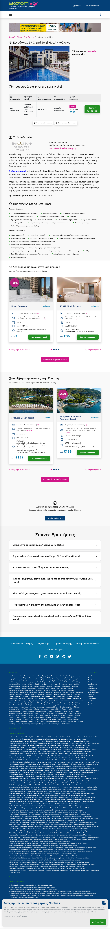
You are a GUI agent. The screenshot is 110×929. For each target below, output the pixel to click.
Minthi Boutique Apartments (49, 787)
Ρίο (36, 715)
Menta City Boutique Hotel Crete (19, 852)
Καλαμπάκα (62, 690)
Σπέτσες (11, 719)
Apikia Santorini (70, 833)
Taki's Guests (80, 866)
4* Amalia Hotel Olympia (16, 766)
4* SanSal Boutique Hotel (70, 814)
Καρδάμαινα (24, 692)
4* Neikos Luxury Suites (43, 777)
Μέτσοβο (71, 703)
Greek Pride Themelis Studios (44, 804)
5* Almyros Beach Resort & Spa (87, 822)
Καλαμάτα (47, 690)
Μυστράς (67, 705)
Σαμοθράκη (55, 715)
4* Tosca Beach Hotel (76, 743)
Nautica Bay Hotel (64, 741)
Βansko (72, 682)
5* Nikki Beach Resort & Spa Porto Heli (31, 768)
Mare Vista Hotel (73, 756)
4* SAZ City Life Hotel (92, 762)
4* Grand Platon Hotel (83, 745)
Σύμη (31, 719)
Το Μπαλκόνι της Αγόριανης (17, 785)
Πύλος (18, 715)
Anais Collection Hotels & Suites (18, 810)
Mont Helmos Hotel (58, 777)
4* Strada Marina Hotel (26, 833)
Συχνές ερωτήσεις (55, 649)
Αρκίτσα (25, 682)
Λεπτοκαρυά (77, 698)
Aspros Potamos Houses (38, 854)
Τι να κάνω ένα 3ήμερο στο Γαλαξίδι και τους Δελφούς (74, 891)
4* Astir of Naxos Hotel (25, 839)
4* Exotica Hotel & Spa (92, 743)
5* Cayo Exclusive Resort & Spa (18, 814)
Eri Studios (73, 822)
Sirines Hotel (49, 770)
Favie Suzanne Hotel (92, 764)
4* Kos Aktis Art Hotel (42, 824)
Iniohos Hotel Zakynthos (62, 841)
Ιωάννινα (63, 688)
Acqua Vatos (45, 799)
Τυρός (37, 721)
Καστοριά (11, 694)
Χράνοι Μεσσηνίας (54, 724)
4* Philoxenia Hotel (68, 760)
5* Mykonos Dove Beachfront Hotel (80, 835)
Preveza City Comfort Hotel (53, 808)
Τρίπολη (30, 721)
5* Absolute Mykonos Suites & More (82, 783)
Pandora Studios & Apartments (63, 862)
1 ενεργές (91, 51)
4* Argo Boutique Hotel (31, 818)
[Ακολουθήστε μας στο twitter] (57, 656)
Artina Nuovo (26, 820)
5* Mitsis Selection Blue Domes (71, 816)
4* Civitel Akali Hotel (48, 829)
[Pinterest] (63, 656)
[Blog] (69, 656)
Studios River (63, 795)
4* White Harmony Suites (29, 837)
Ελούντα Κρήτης (27, 686)
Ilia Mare (86, 806)
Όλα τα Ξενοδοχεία (25, 37)
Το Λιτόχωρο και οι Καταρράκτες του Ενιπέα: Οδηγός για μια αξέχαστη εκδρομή (32, 891)
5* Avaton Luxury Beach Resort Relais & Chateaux (24, 864)
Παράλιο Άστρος (41, 711)
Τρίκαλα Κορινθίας (21, 721)
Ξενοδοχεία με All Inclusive (93, 693)
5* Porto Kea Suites (35, 814)
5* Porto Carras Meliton (16, 754)
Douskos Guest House (41, 833)
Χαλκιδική (12, 724)
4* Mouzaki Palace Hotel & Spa (81, 752)
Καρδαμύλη (33, 692)
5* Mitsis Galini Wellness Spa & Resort (45, 739)
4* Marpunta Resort (78, 762)
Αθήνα (25, 678)
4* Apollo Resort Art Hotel (71, 785)
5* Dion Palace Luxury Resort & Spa (36, 747)
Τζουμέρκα (52, 719)
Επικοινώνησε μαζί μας (22, 643)
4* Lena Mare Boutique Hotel (32, 829)
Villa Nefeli (74, 818)
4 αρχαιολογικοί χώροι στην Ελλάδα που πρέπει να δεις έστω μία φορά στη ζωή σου (34, 896)
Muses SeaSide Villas (48, 764)
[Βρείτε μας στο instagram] (45, 656)
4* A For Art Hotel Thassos (35, 785)
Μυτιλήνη (75, 705)
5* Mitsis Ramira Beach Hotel (89, 818)
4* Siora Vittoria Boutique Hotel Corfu (55, 779)
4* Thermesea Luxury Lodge (60, 818)
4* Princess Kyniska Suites (32, 795)
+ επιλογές (42, 319)
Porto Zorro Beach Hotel (48, 756)
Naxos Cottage (69, 847)
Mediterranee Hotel (51, 797)
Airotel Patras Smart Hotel (17, 781)
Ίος (58, 688)
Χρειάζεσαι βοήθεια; (55, 518)
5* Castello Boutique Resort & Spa (19, 822)
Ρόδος (41, 715)
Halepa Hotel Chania (46, 841)
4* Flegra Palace (45, 818)
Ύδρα (42, 721)
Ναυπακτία (24, 707)
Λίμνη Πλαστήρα (34, 701)
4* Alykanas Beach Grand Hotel (47, 754)
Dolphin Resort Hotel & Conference (20, 858)
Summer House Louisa (75, 810)
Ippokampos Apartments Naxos (18, 841)
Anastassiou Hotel (89, 797)
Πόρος (70, 713)
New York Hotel (85, 814)
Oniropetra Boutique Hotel (87, 768)
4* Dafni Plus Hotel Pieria (68, 852)
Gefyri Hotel (82, 812)
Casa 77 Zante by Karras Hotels (67, 812)
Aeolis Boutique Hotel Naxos (17, 770)
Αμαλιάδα (12, 680)
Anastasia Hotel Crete (82, 858)
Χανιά (18, 724)
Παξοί (70, 709)
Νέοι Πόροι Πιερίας (65, 707)
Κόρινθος (18, 696)
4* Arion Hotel (53, 747)
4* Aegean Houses (74, 839)
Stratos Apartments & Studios (52, 814)
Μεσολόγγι (47, 703)
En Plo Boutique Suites (57, 833)
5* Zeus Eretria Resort (61, 743)
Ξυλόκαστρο (76, 707)
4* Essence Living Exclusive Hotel (69, 801)
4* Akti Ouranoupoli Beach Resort (32, 797)
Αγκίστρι (78, 676)
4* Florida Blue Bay (66, 747)
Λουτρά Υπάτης (64, 701)
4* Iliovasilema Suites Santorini (18, 779)
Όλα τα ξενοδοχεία (14, 877)
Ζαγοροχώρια (66, 686)
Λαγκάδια (42, 698)
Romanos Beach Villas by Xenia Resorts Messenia (23, 866)
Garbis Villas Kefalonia (72, 777)
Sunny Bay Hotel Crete (15, 795)
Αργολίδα (75, 680)
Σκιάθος (48, 717)
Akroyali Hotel (49, 768)
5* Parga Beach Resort (58, 799)
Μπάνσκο (39, 705)
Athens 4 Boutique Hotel (88, 808)
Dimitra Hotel (70, 858)
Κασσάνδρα (79, 692)
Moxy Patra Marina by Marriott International (39, 766)
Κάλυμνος (71, 690)
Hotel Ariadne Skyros (40, 847)
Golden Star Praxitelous (76, 764)
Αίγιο (36, 678)
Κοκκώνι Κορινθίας (66, 694)
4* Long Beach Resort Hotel (80, 741)
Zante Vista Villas (37, 858)
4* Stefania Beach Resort (52, 760)
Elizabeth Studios (29, 762)
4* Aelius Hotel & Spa (75, 779)
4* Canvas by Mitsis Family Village (61, 824)
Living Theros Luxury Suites (90, 826)
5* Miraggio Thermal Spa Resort (31, 772)
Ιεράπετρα (41, 688)
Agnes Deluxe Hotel (36, 808)
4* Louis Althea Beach (73, 856)
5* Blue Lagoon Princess (81, 747)
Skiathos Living (92, 789)
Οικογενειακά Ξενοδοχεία (92, 699)
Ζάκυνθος (75, 686)
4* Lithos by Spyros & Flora (47, 837)
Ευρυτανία (57, 686)
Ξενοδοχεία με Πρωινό (92, 685)
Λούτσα (80, 701)
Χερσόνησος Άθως (37, 724)
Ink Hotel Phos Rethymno (44, 860)
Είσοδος (78, 5)
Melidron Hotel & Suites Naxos (57, 806)
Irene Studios (63, 754)
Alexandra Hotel (64, 797)
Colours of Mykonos (26, 835)
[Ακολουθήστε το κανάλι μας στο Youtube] (51, 656)
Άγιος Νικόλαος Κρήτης (67, 676)
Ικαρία (53, 688)
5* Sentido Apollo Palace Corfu (56, 820)
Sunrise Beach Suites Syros (33, 845)
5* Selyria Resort (14, 752)
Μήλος (77, 703)
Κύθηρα (69, 696)
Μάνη (10, 703)
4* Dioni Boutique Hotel (61, 770)
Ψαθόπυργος (66, 724)
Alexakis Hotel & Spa (61, 810)
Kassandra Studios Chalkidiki (17, 870)
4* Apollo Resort (81, 843)
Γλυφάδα (37, 684)
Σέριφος (77, 715)
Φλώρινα (63, 721)
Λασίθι (69, 698)
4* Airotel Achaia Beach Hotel (37, 745)
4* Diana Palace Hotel (88, 772)
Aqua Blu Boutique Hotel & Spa (78, 829)
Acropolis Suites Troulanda (48, 812)
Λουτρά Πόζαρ (53, 701)
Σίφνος (30, 717)
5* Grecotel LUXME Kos (91, 737)
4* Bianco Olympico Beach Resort (19, 743)
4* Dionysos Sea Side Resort (68, 845)
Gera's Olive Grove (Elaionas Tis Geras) (74, 789)
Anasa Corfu (64, 822)
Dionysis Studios (69, 781)
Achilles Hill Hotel (60, 774)
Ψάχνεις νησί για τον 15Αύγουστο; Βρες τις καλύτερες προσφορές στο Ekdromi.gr (71, 893)
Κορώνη (25, 696)
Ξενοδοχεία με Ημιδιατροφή (92, 689)
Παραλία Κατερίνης (14, 711)
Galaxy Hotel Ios (28, 804)
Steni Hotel (88, 799)
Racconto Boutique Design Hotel (37, 791)
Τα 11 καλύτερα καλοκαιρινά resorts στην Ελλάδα (23, 898)
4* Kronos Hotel (43, 749)
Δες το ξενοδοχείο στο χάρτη (62, 148)
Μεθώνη (39, 703)
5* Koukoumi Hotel (15, 820)
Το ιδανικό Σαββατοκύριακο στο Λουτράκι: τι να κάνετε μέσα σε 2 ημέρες (30, 885)
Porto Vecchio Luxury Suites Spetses (52, 864)
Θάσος (24, 688)
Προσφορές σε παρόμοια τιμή (55, 479)
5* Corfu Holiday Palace (49, 752)
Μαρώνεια (31, 703)
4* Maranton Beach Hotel (16, 747)
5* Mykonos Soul (62, 835)
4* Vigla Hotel (34, 841)
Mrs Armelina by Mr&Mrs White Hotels (20, 847)
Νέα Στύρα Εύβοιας (51, 707)
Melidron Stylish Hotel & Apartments (57, 870)
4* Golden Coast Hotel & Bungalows (42, 743)
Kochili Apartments (54, 783)
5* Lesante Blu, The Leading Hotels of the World (23, 843)
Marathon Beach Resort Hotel (52, 789)
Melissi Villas (13, 839)
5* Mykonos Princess (38, 820)
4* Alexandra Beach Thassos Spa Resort (72, 787)
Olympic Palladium (93, 837)
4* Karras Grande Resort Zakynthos (66, 768)
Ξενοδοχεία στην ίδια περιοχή (55, 359)
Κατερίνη (19, 694)
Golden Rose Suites (40, 783)
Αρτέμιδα (32, 682)
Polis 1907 (34, 852)
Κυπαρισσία (22, 698)
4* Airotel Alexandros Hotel (78, 795)
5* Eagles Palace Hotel (60, 839)
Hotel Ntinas (65, 783)
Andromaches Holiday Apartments (44, 835)
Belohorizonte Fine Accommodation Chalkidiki (23, 862)
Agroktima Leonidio (36, 779)
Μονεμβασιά (12, 705)
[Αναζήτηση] (99, 14)
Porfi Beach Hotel (48, 849)
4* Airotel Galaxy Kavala (35, 770)
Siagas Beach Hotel (31, 754)
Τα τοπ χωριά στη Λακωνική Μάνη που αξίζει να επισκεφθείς (27, 893)
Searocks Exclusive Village (53, 785)
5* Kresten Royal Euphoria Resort (84, 824)
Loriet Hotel (48, 793)
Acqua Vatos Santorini (15, 783)
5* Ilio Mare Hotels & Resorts (17, 745)
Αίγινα (31, 678)
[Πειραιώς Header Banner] (55, 27)
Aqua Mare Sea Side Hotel (35, 793)
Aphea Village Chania (46, 862)
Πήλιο (36, 713)
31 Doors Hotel (48, 810)
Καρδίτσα (41, 692)
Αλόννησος (74, 678)
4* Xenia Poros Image (30, 749)
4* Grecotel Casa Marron (74, 737)
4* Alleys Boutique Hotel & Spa (79, 870)
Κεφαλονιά (49, 694)
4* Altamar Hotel (81, 760)
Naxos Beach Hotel (14, 824)
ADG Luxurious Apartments (44, 774)
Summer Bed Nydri (53, 854)
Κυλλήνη (76, 696)
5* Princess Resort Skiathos (17, 791)
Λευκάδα (18, 701)
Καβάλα (70, 688)
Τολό (64, 719)
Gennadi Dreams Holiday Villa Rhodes (53, 868)
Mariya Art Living (62, 829)
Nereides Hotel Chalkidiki (67, 866)
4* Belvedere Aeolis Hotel (17, 793)
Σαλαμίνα (47, 715)
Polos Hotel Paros (43, 816)
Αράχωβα (67, 680)
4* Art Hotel (82, 837)
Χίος (45, 724)
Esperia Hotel (95, 870)
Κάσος (72, 692)
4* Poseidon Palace (80, 739)
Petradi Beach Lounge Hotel (43, 839)
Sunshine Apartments (82, 781)
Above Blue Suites (14, 772)
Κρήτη (54, 696)
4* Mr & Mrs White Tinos (88, 756)
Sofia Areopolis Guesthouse (48, 866)
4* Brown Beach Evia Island (17, 756)
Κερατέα (33, 694)
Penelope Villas (13, 835)
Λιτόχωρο (44, 701)
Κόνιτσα (11, 696)
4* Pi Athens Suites (61, 804)
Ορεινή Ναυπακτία (26, 709)
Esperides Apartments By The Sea (35, 806)
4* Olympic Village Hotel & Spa (30, 752)
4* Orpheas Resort (35, 849)
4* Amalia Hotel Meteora (16, 774)
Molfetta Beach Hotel (84, 833)
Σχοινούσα (44, 719)
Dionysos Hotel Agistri (82, 831)
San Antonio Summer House (17, 801)
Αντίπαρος (59, 680)
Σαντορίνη (70, 715)
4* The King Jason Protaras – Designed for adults (79, 864)
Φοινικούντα (72, 721)
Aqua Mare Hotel (68, 831)
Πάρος (65, 711)
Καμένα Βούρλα (13, 692)
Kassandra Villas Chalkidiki (36, 870)
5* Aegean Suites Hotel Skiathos (49, 852)
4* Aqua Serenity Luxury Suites (54, 858)
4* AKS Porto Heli (68, 745)
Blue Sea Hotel (13, 768)
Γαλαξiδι (30, 684)
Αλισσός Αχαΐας (64, 678)
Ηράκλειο (17, 688)
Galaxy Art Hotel (54, 791)
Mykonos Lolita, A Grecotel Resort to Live (21, 856)
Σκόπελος (55, 717)
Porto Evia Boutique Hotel (17, 764)
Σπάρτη (75, 717)
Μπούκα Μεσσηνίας (49, 705)
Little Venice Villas (41, 856)
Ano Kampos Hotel (36, 810)
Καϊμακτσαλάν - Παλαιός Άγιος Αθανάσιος (21, 690)
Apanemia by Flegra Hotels (63, 766)
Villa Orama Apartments (70, 808)
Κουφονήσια (46, 696)
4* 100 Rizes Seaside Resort (76, 774)
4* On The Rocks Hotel (56, 847)
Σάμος (63, 715)
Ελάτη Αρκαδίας (74, 684)
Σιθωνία (17, 717)
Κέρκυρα (41, 694)
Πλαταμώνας (50, 713)
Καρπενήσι (57, 692)
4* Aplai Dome (13, 826)
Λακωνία (62, 698)
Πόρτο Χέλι (77, 713)
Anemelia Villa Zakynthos (68, 854)
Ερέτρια (36, 686)
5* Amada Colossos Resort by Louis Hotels (21, 860)
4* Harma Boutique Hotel (39, 822)
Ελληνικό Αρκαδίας (14, 686)
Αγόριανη (12, 678)
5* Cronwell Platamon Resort (49, 741)
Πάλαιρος (63, 709)
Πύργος (23, 715)
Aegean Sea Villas (14, 837)
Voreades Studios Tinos (33, 868)
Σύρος (37, 719)
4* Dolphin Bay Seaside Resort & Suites (84, 749)
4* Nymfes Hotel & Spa (16, 762)
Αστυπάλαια (52, 682)
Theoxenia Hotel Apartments (78, 754)
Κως (36, 698)
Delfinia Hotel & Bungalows (48, 843)
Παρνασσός (57, 711)
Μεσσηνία (55, 703)
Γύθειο (51, 684)
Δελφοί (57, 684)
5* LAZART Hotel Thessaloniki (18, 812)
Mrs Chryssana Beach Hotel (81, 766)
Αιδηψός (42, 678)
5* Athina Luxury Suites (29, 816)
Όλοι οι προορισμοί (15, 728)
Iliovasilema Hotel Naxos (50, 845)
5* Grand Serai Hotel (31, 741)
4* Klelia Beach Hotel (15, 749)
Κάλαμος (54, 690)
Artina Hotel (81, 791)
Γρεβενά (44, 684)
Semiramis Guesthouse (91, 779)
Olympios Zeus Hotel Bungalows (19, 808)
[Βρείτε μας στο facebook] (39, 656)
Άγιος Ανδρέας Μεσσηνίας (50, 676)
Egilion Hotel (30, 774)
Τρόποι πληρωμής (63, 643)
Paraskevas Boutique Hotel (76, 820)
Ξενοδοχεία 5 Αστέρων (92, 677)
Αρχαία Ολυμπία (42, 682)
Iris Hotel (84, 777)
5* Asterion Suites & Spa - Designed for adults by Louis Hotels (27, 831)
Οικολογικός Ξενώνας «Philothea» (19, 787)
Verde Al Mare (33, 812)
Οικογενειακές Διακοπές (92, 704)
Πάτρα (77, 711)
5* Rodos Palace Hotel (33, 764)
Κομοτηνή (77, 694)
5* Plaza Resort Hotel (15, 818)
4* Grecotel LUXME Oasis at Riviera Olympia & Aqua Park (26, 760)
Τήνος (59, 719)
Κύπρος (30, 698)
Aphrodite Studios (14, 797)
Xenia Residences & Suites (67, 843)
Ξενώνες (90, 696)
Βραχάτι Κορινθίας (14, 684)
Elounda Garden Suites (50, 826)
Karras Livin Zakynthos (85, 852)
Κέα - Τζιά (27, 694)
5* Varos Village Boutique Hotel (66, 837)
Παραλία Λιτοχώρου (28, 711)
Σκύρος (62, 717)
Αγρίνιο (18, 678)
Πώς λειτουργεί (44, 643)
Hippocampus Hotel (28, 824)
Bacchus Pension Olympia (50, 795)
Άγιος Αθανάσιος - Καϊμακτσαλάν (30, 676)
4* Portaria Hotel (74, 772)
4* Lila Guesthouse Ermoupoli (76, 868)
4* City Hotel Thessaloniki (35, 781)
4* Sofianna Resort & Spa (56, 856)
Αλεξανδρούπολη (52, 678)
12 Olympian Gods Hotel (16, 758)
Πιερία (42, 713)
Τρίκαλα (11, 721)
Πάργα (50, 711)
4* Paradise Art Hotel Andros (78, 758)
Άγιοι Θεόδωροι (14, 676)
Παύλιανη (12, 713)
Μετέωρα (63, 703)
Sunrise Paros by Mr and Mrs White (85, 847)
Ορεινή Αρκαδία (14, 709)
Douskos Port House (61, 772)
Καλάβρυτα (39, 690)
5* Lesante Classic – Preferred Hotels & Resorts (69, 849)
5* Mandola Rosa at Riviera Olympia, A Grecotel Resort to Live (27, 737)
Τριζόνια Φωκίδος (73, 719)
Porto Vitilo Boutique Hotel (61, 762)
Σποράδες (18, 719)
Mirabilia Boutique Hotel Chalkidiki (19, 789)
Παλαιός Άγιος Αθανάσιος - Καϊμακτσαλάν (46, 709)
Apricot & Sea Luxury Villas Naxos (19, 854)
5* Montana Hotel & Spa (16, 741)
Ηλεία (10, 688)
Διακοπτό (64, 684)
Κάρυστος (66, 692)
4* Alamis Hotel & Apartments (78, 804)
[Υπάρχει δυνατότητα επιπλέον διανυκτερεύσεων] (38, 313)
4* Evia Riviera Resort (55, 745)
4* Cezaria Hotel (48, 772)
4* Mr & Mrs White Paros (16, 806)
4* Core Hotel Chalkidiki (68, 791)
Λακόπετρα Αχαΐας (52, 698)
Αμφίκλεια (36, 680)
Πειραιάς (19, 713)
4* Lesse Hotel (62, 756)
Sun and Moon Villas (51, 801)
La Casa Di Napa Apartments (75, 799)
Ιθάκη (47, 688)
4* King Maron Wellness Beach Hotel (83, 793)
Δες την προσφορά (92, 109)
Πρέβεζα (11, 715)
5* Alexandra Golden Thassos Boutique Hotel (85, 770)
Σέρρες (11, 717)
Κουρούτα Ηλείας (35, 696)
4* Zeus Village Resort (82, 862)
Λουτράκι (73, 701)
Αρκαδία (18, 682)
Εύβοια (49, 686)
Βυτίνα (24, 684)
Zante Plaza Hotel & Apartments (60, 749)
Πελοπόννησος (28, 713)
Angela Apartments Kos (16, 845)
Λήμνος (25, 701)
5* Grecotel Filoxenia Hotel (56, 737)
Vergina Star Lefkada (88, 801)
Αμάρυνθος (20, 680)
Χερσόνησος (26, 724)
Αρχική (12, 37)
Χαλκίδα (80, 721)
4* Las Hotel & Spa (76, 797)
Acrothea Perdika (91, 787)
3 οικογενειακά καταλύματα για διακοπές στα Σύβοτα (77, 896)
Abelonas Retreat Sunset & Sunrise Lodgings (66, 860)
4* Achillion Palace (14, 816)
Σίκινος (24, 717)
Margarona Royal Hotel (44, 762)
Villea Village (13, 833)
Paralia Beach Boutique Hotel (53, 781)
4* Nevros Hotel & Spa (75, 806)
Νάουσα (16, 707)
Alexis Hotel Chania (15, 829)
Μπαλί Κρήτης (29, 705)
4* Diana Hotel (29, 777)
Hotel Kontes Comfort (54, 831)
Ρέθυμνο (30, 715)
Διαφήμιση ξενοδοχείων (87, 643)
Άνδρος (52, 680)
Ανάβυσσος (44, 680)
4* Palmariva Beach (33, 756)
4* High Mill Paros (62, 764)
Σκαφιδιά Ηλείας (39, 717)
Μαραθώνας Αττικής (20, 703)
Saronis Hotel (28, 783)
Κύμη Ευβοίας (13, 698)
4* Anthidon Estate (15, 872)
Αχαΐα (66, 682)
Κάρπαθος (49, 692)
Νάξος (10, 707)
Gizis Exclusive (87, 816)
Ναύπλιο (32, 707)
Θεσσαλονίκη (32, 688)
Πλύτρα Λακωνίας (61, 713)
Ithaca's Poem (36, 789)
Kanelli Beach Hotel (64, 752)
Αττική (60, 682)
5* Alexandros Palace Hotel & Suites (69, 826)
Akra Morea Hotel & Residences (35, 758)
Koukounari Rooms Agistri (62, 793)
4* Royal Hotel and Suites (32, 799)
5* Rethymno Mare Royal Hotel (18, 849)
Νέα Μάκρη (40, 707)
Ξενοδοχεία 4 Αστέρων (92, 681)
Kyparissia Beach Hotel (16, 799)
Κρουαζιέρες (61, 696)
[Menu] (10, 14)
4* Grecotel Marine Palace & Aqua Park (21, 739)
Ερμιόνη (42, 686)
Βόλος (77, 682)
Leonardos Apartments (16, 777)
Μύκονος (60, 705)
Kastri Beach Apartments (16, 868)
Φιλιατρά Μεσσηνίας (52, 721)
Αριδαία (11, 682)
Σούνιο (69, 717)
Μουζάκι (21, 705)
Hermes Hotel (55, 816)
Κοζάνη (56, 694)
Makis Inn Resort (54, 822)
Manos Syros (35, 787)
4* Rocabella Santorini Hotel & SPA (30, 826)
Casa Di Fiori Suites (88, 839)
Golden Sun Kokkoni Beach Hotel (57, 758)
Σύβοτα (25, 719)
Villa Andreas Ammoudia (35, 801)
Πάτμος (71, 711)
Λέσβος (11, 701)
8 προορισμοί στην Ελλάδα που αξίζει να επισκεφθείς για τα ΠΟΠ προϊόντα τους (33, 889)
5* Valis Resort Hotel (65, 739)
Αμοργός (28, 680)
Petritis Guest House (15, 804)
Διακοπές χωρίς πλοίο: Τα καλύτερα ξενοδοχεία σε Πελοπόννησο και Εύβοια (32, 887)
